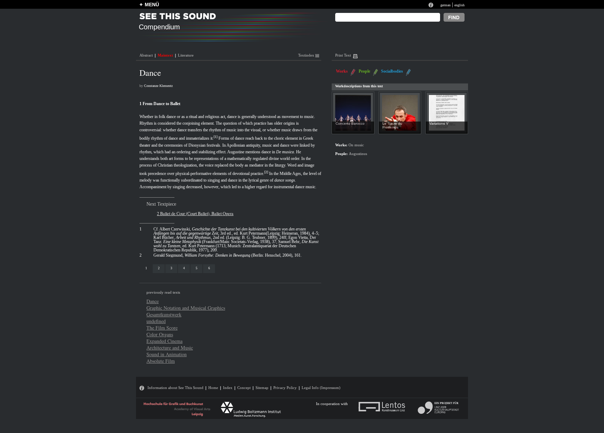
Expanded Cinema (164, 341)
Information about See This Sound (175, 388)
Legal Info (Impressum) (321, 388)
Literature (186, 55)
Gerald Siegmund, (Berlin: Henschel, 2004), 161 (227, 255)
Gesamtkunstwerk (163, 314)
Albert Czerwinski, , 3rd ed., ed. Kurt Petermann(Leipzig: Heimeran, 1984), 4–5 (235, 231)
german (445, 5)
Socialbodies (392, 71)
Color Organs (159, 334)
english (459, 5)
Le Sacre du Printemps (392, 125)
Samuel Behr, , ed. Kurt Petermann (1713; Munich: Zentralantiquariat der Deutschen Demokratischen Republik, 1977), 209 (235, 246)
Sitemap (262, 388)
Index (227, 388)
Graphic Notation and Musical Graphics (185, 307)
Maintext (165, 55)
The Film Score (162, 327)
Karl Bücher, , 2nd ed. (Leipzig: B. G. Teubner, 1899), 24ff (219, 237)
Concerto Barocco (350, 123)
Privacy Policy (285, 388)
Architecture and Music (169, 347)
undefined (156, 321)
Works (342, 71)
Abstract (146, 55)
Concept (244, 388)
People (364, 71)
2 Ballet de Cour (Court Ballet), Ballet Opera (195, 213)
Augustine (235, 151)
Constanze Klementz (158, 86)
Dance (152, 301)
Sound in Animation (166, 354)
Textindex (306, 55)
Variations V (438, 123)
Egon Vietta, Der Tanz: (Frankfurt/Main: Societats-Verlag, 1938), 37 (234, 239)
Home (213, 388)
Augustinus (358, 154)
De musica (285, 151)
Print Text (343, 55)
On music (356, 145)
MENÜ (152, 4)
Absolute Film (160, 361)
